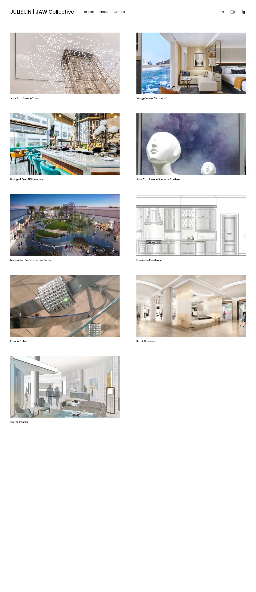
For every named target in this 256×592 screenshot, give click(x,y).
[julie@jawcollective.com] (221, 12)
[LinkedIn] (243, 12)
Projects (88, 12)
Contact (119, 12)
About (104, 12)
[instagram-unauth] (232, 12)
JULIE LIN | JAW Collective (42, 12)
